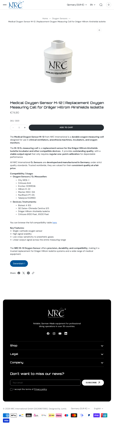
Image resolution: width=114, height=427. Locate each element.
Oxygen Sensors (59, 18)
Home (45, 18)
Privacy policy (40, 389)
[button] (5, 5)
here (54, 222)
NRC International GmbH (22, 408)
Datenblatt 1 (19, 263)
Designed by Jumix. (58, 408)
